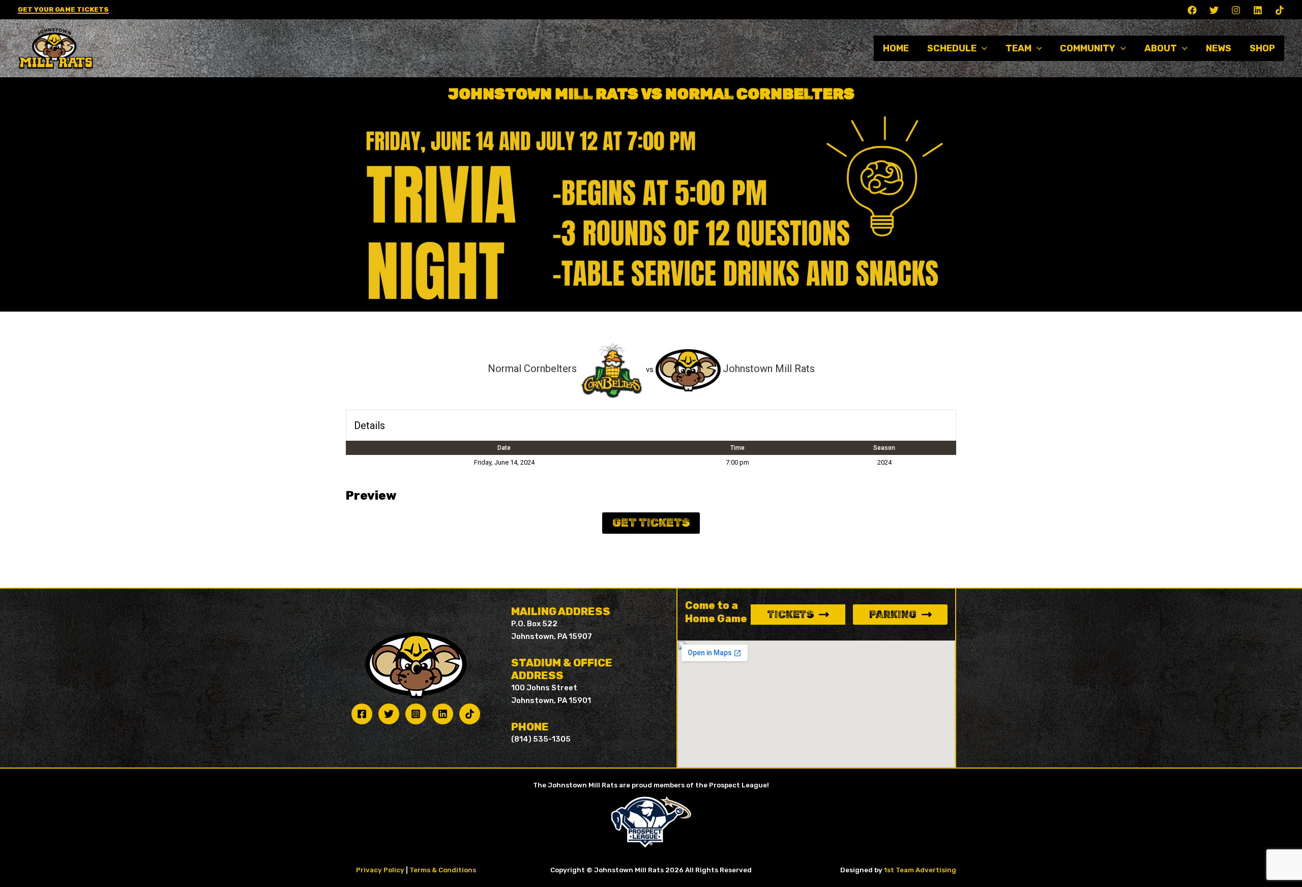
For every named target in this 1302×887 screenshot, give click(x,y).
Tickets (790, 614)
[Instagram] (1235, 10)
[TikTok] (1279, 10)
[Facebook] (1192, 10)
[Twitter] (1214, 10)
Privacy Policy (380, 870)
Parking (892, 614)
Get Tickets (651, 523)
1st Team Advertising (920, 870)
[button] (63, 10)
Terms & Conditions (442, 870)
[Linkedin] (1257, 10)
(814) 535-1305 (541, 739)
